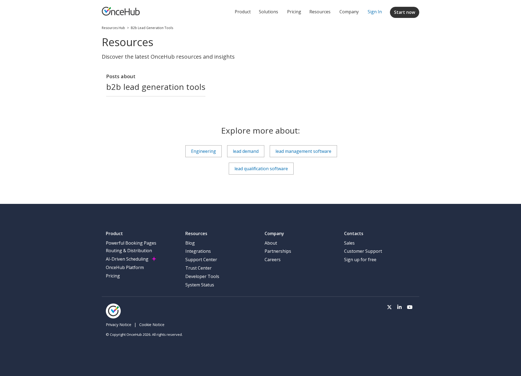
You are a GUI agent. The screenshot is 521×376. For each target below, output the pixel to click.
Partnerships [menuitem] (278, 251)
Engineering (203, 151)
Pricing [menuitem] (113, 276)
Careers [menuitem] (273, 260)
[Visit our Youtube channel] (410, 306)
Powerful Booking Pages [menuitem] (131, 243)
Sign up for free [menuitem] (360, 260)
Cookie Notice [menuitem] (151, 324)
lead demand (246, 151)
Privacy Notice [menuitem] (118, 324)
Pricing (294, 12)
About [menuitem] (271, 243)
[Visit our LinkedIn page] (399, 306)
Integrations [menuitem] (198, 251)
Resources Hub (113, 28)
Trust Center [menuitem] (198, 268)
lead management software (303, 151)
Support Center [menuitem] (201, 260)
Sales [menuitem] (349, 243)
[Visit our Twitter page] (389, 306)
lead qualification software (261, 169)
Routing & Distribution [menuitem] (129, 251)
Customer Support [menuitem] (363, 251)
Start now (404, 12)
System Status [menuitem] (199, 285)
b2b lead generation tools (152, 28)
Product (243, 12)
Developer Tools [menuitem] (202, 276)
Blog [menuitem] (190, 243)
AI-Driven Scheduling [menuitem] (127, 259)
